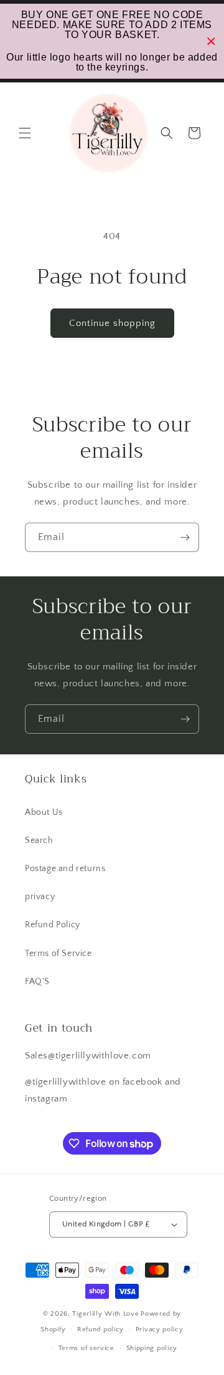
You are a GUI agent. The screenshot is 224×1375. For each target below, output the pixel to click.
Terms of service (86, 1348)
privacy (40, 897)
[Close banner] (211, 41)
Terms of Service (58, 954)
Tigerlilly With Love (105, 1314)
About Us (44, 812)
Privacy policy (160, 1329)
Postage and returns (65, 869)
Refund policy (100, 1329)
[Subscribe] (184, 537)
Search (39, 840)
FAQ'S (37, 982)
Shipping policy (152, 1348)
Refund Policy (52, 925)
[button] (25, 133)
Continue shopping (112, 323)
